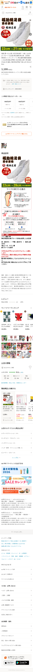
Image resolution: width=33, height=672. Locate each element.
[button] (30, 67)
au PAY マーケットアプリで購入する (16, 134)
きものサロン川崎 (17, 512)
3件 (22, 372)
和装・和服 (4, 501)
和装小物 (11, 501)
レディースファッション (19, 499)
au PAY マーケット (5, 499)
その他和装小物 (19, 501)
